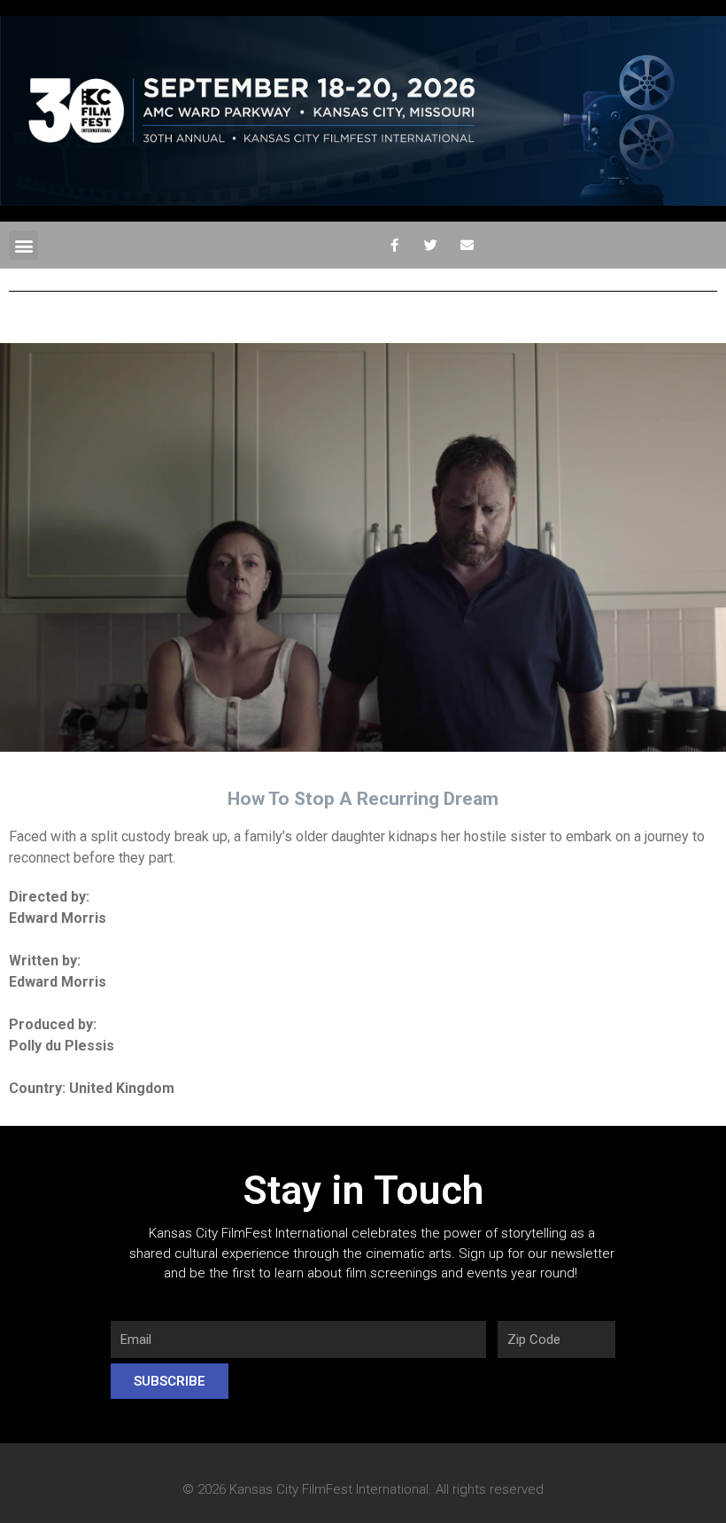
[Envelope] (466, 245)
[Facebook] (394, 245)
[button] (23, 245)
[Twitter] (430, 245)
